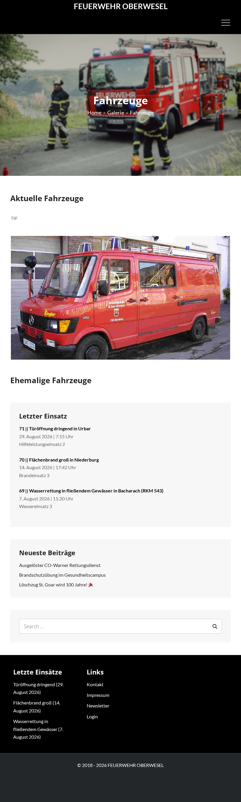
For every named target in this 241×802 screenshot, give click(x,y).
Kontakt (95, 684)
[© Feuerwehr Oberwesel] (120, 298)
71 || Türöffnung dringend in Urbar (55, 428)
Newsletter (98, 705)
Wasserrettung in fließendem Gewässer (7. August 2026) (38, 729)
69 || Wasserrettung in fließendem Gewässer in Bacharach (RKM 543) (91, 490)
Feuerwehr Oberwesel (121, 6)
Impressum (98, 695)
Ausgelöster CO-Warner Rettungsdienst (60, 565)
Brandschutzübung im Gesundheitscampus (62, 575)
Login (92, 716)
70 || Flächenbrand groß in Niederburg (59, 459)
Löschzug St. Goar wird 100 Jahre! (53, 584)
